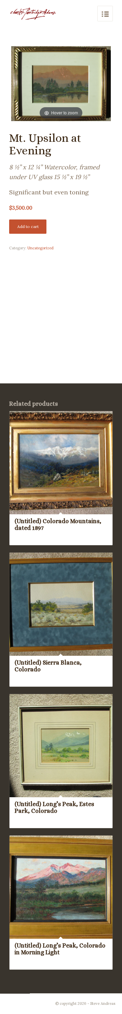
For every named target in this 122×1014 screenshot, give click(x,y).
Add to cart (28, 226)
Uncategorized (40, 248)
